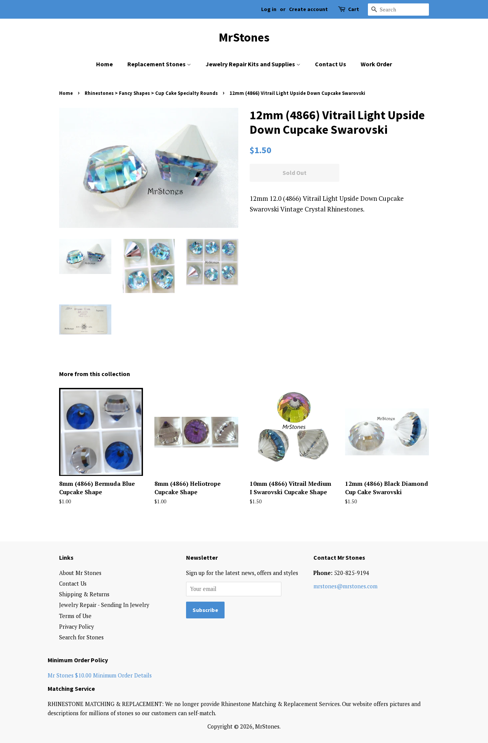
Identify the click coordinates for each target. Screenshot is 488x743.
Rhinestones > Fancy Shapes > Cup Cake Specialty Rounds (151, 93)
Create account (308, 9)
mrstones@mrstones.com (345, 586)
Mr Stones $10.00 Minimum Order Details (100, 675)
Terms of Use (75, 616)
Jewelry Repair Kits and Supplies (250, 64)
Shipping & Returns (84, 594)
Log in (268, 9)
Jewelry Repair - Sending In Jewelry (104, 604)
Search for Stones (81, 637)
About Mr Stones (80, 572)
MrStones (244, 37)
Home (104, 64)
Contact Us (330, 64)
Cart (353, 9)
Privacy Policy (76, 626)
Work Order (376, 64)
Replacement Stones (157, 64)
